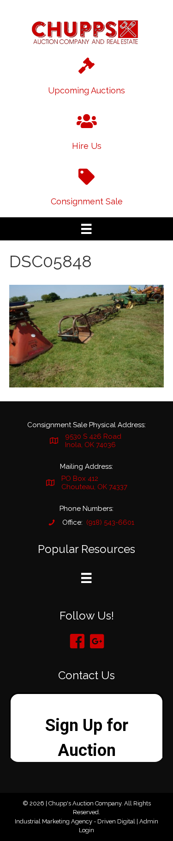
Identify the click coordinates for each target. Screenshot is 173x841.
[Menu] (86, 228)
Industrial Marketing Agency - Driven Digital (75, 821)
